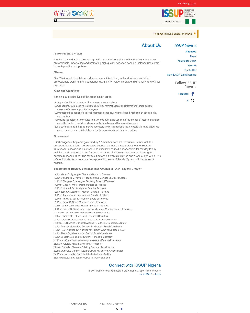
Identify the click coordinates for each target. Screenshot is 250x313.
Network (192, 65)
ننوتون (192, 3)
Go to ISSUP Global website (181, 74)
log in (158, 274)
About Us (191, 51)
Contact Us (190, 70)
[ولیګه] (55, 20)
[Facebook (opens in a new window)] (121, 309)
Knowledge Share (187, 60)
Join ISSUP (183, 3)
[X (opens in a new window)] (117, 309)
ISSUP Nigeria (185, 45)
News (193, 56)
